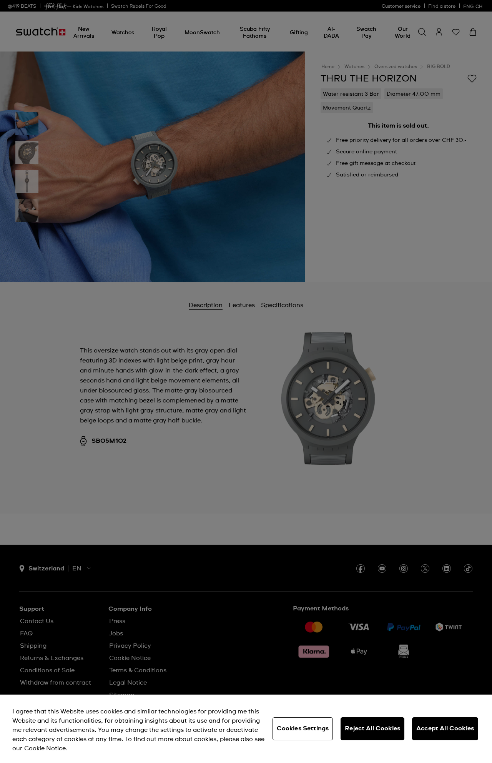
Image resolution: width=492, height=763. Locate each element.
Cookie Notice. (46, 748)
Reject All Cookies (372, 728)
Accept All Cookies (445, 728)
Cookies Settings (303, 728)
